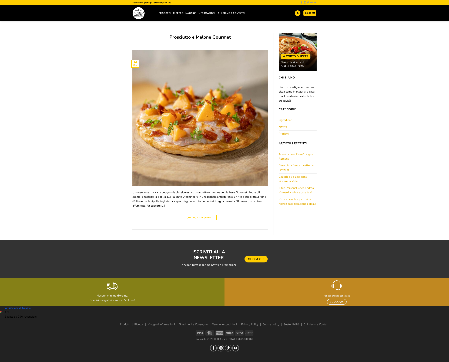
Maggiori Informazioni (200, 13)
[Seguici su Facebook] (301, 2)
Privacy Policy (249, 324)
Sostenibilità (291, 324)
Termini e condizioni (224, 324)
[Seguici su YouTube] (315, 2)
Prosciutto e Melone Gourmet (200, 37)
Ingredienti (285, 120)
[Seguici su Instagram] (305, 2)
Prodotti (165, 13)
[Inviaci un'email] (311, 2)
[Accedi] (297, 13)
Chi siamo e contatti (231, 13)
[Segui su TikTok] (308, 2)
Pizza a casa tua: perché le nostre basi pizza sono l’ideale (297, 201)
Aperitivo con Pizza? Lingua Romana (296, 156)
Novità (283, 127)
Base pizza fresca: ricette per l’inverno (297, 167)
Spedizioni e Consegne (193, 324)
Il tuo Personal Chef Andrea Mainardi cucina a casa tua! (296, 190)
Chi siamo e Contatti (316, 324)
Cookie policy (271, 324)
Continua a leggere (200, 217)
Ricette (178, 13)
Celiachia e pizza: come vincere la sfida (293, 179)
